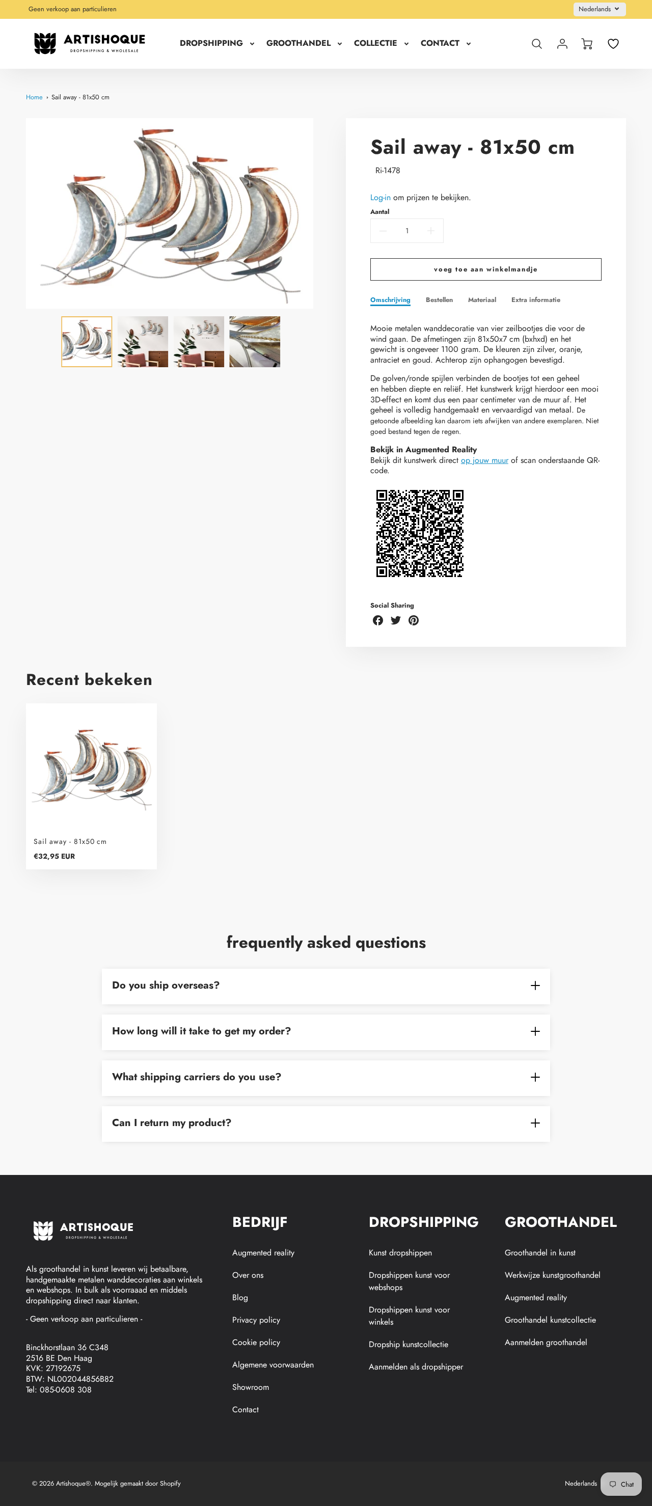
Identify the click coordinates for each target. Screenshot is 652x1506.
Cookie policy (256, 1342)
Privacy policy (256, 1320)
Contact (245, 1409)
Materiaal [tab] (482, 300)
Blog (240, 1297)
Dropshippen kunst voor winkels (409, 1316)
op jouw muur (484, 460)
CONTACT (440, 43)
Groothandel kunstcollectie (550, 1320)
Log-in (380, 197)
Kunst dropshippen (400, 1252)
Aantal (379, 212)
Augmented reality (263, 1252)
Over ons (247, 1275)
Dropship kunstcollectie (408, 1344)
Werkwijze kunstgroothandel (553, 1275)
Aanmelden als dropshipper (416, 1367)
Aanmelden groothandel (546, 1342)
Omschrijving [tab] (390, 300)
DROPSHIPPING (211, 43)
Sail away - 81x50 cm (80, 97)
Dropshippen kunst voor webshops (409, 1281)
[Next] (321, 213)
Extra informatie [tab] (535, 300)
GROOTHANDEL (298, 43)
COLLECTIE (375, 43)
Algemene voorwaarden (273, 1365)
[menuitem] (218, 43)
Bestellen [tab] (439, 300)
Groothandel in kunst (540, 1252)
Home (34, 97)
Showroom (250, 1387)
